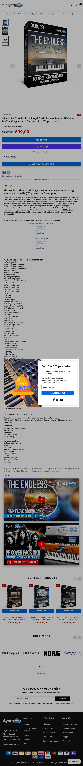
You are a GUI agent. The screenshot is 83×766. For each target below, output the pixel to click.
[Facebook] (53, 400)
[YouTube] (61, 400)
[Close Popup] (78, 357)
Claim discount (57, 393)
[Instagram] (57, 400)
